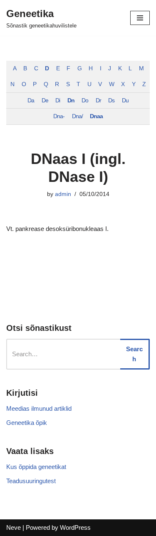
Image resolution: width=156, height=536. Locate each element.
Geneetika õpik (26, 422)
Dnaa (96, 116)
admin (63, 194)
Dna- (58, 116)
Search (134, 353)
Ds (111, 100)
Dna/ (77, 116)
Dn (70, 100)
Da (30, 100)
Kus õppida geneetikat (36, 466)
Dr (98, 100)
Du (125, 100)
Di (57, 100)
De (45, 100)
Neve (13, 527)
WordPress (75, 527)
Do (85, 100)
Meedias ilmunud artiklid (39, 408)
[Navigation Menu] (140, 18)
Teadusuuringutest (31, 480)
